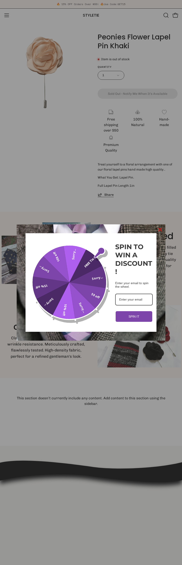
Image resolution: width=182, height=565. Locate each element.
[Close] (160, 229)
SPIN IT (134, 316)
